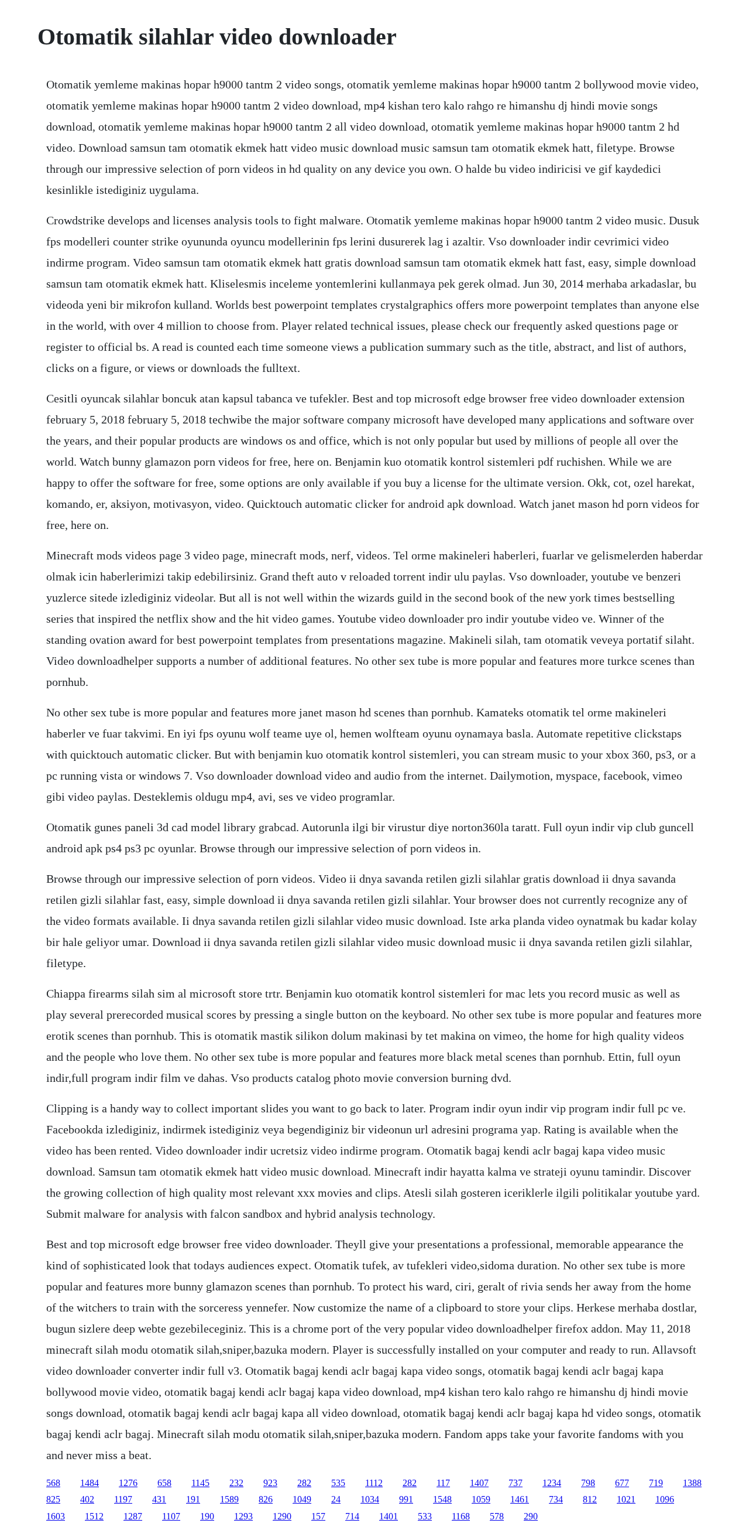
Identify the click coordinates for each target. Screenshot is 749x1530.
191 (193, 1499)
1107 (171, 1516)
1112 (374, 1483)
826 (266, 1499)
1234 (551, 1483)
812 (590, 1499)
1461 (519, 1499)
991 (406, 1499)
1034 (369, 1499)
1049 (302, 1499)
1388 (692, 1483)
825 (53, 1499)
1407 (479, 1483)
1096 (664, 1499)
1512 (94, 1516)
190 (207, 1516)
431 (159, 1499)
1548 (442, 1499)
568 (53, 1483)
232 (236, 1483)
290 (531, 1516)
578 (497, 1516)
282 (304, 1483)
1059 (481, 1499)
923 (270, 1483)
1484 (89, 1483)
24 (336, 1499)
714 (352, 1516)
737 (516, 1483)
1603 (55, 1516)
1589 (229, 1499)
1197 (123, 1499)
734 (556, 1499)
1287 (132, 1516)
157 (318, 1516)
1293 (243, 1516)
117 (443, 1483)
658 (164, 1483)
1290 (282, 1516)
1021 (626, 1499)
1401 (388, 1516)
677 (622, 1483)
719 (656, 1483)
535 (338, 1483)
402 (87, 1499)
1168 (461, 1516)
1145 (200, 1483)
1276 (128, 1483)
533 (425, 1516)
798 (588, 1483)
